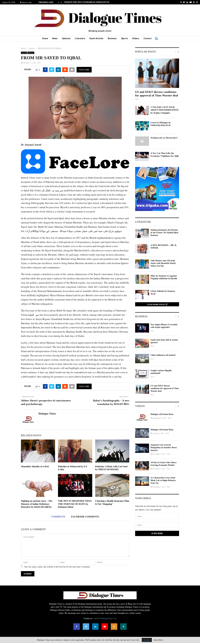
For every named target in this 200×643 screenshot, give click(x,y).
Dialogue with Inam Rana (162, 414)
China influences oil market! (163, 355)
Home (45, 38)
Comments (58, 516)
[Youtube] (104, 626)
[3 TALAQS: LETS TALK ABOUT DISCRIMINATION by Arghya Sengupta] (142, 110)
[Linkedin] (95, 626)
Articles (24, 53)
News (55, 38)
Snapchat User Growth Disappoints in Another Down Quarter (164, 447)
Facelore (84, 69)
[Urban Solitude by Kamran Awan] (142, 294)
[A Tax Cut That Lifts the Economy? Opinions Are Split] (142, 156)
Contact (147, 38)
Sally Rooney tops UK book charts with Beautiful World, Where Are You (163, 263)
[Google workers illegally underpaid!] (142, 373)
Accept (147, 639)
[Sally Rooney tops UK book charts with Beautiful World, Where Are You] (142, 264)
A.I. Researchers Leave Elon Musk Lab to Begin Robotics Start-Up (163, 480)
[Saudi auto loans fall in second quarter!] (142, 343)
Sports (124, 38)
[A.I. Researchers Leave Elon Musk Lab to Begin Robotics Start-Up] (142, 481)
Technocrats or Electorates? (164, 138)
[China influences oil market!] (142, 358)
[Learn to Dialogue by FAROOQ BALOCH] (142, 125)
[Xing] (123, 626)
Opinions (66, 38)
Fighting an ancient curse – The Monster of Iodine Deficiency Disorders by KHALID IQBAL (36, 504)
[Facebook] (76, 626)
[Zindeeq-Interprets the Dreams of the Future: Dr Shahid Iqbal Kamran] (142, 233)
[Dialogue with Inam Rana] (142, 417)
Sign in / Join (26, 2)
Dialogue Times (47, 413)
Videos (135, 38)
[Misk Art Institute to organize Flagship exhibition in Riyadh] (142, 279)
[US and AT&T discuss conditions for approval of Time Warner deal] (157, 73)
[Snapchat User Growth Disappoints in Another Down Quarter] (142, 448)
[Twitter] (86, 626)
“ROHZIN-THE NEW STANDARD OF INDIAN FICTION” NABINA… (93, 2)
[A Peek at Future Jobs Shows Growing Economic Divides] (142, 465)
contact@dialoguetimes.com (105, 618)
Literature (80, 38)
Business (112, 38)
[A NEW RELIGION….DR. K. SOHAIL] (142, 248)
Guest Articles (96, 38)
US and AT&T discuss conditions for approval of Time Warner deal (165, 388)
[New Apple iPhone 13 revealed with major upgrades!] (142, 328)
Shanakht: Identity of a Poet (35, 466)
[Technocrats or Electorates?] (142, 141)
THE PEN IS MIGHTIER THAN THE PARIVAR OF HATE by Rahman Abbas (75, 504)
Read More (158, 640)
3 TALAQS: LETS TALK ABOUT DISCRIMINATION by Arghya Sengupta (164, 110)
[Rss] (114, 626)
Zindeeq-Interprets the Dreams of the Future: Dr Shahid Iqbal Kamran (164, 232)
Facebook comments (85, 516)
